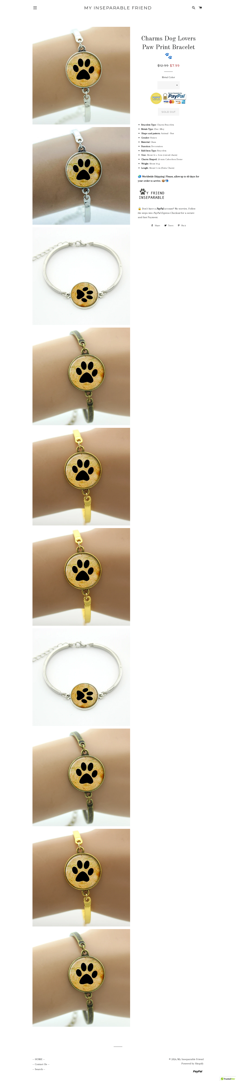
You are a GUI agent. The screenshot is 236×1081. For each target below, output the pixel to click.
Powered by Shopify (192, 1063)
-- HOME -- (38, 1059)
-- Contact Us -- (40, 1064)
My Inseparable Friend (118, 7)
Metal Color (168, 77)
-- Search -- (38, 1069)
